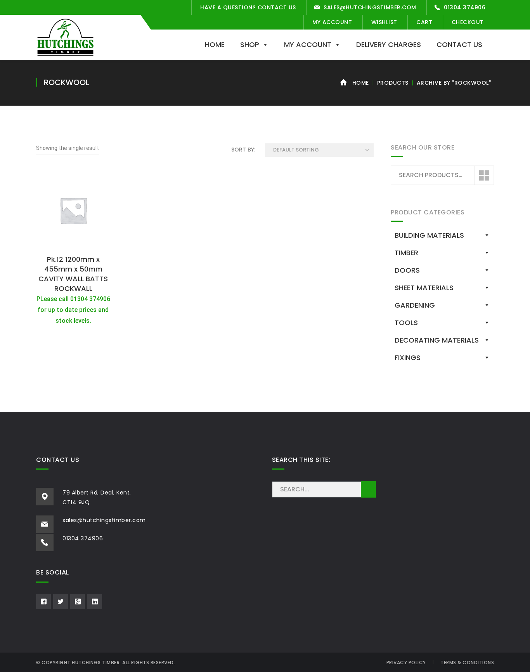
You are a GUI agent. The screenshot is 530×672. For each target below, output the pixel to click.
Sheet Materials (424, 287)
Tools (406, 322)
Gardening (415, 305)
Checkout (468, 22)
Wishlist (384, 22)
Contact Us (459, 44)
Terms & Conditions (467, 662)
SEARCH (368, 489)
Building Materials (429, 235)
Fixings (408, 357)
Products (393, 83)
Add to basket (73, 242)
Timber (406, 253)
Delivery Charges (388, 44)
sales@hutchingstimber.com (370, 7)
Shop (249, 44)
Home (215, 44)
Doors (407, 270)
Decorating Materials (437, 340)
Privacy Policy (406, 662)
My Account (332, 22)
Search (484, 175)
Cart (424, 22)
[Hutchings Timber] (65, 36)
